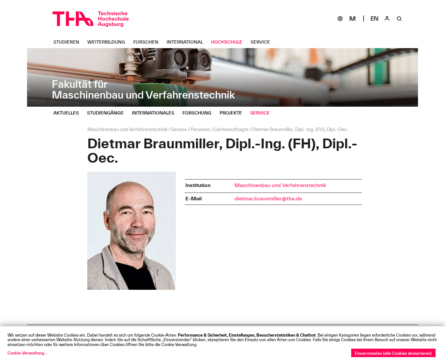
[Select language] (374, 18)
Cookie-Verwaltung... (27, 353)
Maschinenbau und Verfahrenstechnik (280, 185)
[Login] (387, 18)
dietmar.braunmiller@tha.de (268, 198)
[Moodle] (352, 18)
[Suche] (399, 18)
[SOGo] (340, 18)
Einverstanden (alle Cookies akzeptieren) (393, 353)
